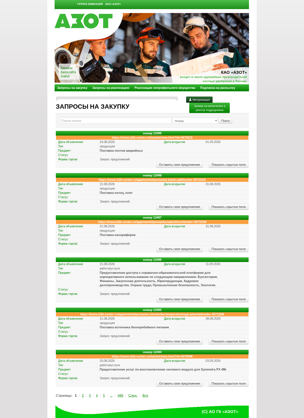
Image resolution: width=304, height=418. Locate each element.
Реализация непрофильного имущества (164, 87)
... (111, 395)
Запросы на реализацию (110, 87)
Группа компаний (90, 4)
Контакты (66, 67)
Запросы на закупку (72, 87)
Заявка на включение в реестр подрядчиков (209, 108)
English (65, 75)
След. (132, 395)
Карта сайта (68, 71)
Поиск (225, 120)
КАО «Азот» (113, 4)
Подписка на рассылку (217, 87)
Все (145, 395)
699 (120, 395)
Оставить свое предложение (179, 164)
